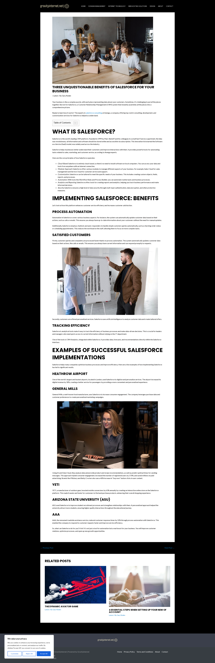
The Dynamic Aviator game (61, 606)
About (160, 6)
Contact (169, 6)
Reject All (29, 654)
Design (152, 6)
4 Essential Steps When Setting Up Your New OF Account (137, 611)
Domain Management (96, 6)
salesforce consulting (94, 113)
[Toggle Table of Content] (74, 123)
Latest (55, 96)
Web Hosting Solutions (137, 6)
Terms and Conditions (145, 652)
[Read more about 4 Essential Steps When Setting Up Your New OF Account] (139, 586)
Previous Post (47, 548)
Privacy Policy (129, 652)
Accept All (43, 654)
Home (83, 6)
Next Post (169, 548)
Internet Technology (116, 6)
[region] (29, 647)
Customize (14, 654)
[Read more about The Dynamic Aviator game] (75, 584)
